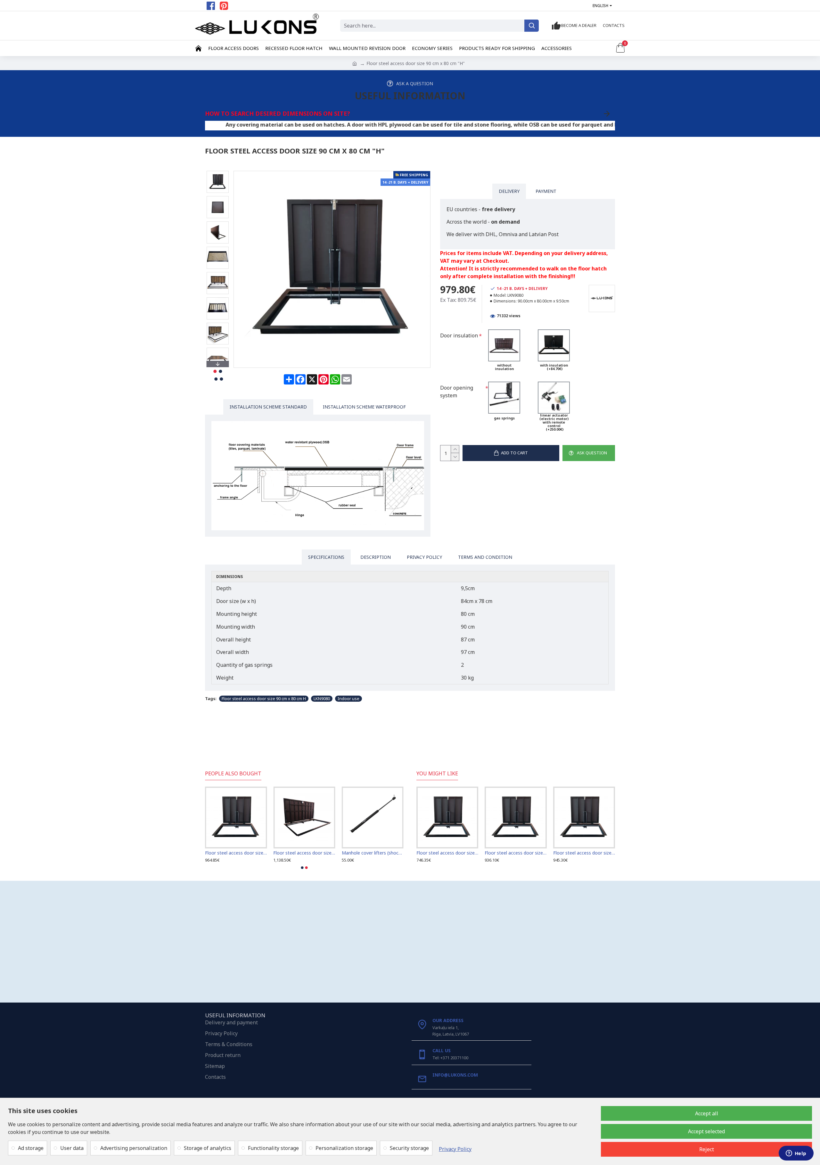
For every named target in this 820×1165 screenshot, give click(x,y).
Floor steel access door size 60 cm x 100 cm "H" (235, 853)
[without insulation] (504, 345)
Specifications (326, 557)
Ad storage (31, 1148)
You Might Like (437, 773)
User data (72, 1148)
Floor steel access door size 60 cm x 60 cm (447, 853)
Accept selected (706, 1131)
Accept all (706, 1113)
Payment (546, 191)
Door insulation (459, 335)
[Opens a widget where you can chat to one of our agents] (796, 1154)
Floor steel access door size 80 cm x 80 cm (304, 853)
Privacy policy (424, 557)
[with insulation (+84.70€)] (554, 345)
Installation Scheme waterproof (364, 407)
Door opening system (456, 391)
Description (375, 557)
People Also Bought (233, 773)
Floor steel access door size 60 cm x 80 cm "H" (584, 853)
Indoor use (348, 698)
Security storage (409, 1148)
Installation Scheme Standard (268, 407)
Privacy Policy (455, 1149)
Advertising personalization (133, 1148)
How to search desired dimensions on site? (277, 113)
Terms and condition (485, 557)
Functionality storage (273, 1148)
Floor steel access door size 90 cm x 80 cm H (264, 698)
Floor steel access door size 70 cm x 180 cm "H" (372, 853)
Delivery (509, 191)
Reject (706, 1149)
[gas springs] (504, 398)
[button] (217, 172)
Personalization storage (344, 1148)
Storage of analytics (207, 1148)
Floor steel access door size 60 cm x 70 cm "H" (515, 853)
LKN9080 (322, 698)
